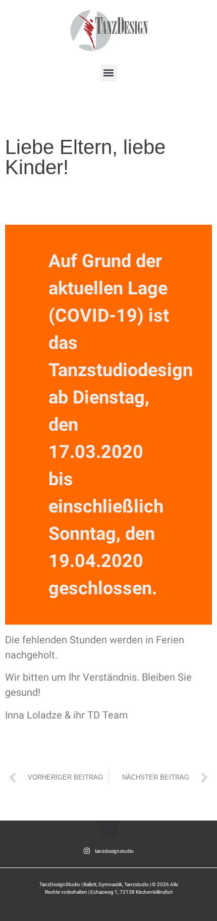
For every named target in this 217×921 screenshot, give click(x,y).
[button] (108, 73)
